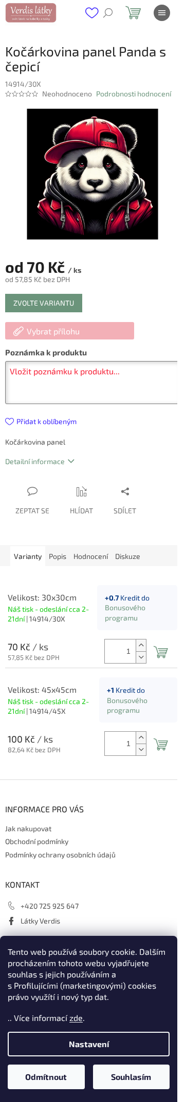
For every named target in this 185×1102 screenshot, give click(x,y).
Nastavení (89, 1044)
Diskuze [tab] (127, 556)
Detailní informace (35, 461)
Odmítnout (46, 1076)
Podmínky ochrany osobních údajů (60, 854)
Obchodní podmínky (36, 841)
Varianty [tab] (28, 556)
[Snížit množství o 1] (141, 657)
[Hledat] (108, 13)
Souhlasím (131, 1076)
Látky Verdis (40, 920)
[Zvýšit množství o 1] (141, 645)
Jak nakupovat (28, 828)
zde (76, 1018)
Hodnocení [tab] (90, 556)
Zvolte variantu (43, 302)
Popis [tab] (57, 556)
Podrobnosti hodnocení (133, 93)
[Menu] (162, 13)
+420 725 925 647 (50, 905)
